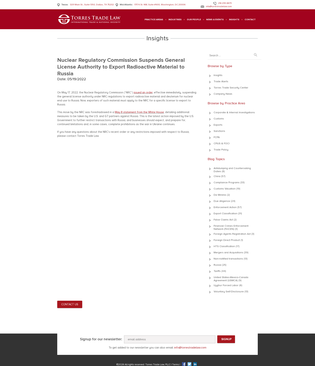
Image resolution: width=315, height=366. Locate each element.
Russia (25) (220, 264)
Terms (176, 364)
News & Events (215, 19)
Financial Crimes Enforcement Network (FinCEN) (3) (231, 227)
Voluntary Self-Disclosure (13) (231, 291)
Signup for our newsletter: (101, 339)
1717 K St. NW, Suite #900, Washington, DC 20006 (160, 4)
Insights (218, 75)
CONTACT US (69, 304)
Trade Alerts (221, 81)
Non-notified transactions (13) (231, 258)
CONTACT (250, 19)
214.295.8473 (225, 3)
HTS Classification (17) (227, 246)
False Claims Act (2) (225, 219)
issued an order (143, 92)
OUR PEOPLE (194, 19)
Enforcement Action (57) (228, 207)
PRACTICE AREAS (154, 19)
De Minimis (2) (222, 194)
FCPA (217, 137)
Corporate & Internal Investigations (234, 112)
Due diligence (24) (224, 201)
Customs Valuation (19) (227, 188)
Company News (223, 93)
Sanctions (219, 131)
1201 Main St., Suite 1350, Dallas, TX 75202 (92, 4)
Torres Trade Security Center (231, 87)
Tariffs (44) (220, 271)
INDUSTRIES (175, 19)
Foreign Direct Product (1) (228, 240)
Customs (219, 118)
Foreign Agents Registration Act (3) (234, 233)
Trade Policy (221, 149)
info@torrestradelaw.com (219, 6)
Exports (218, 124)
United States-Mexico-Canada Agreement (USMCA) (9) (231, 279)
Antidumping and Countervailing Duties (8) (232, 170)
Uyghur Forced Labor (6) (228, 285)
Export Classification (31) (228, 213)
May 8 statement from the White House (139, 112)
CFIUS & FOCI (222, 143)
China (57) (219, 176)
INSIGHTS (234, 19)
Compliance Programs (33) (229, 182)
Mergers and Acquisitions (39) (231, 252)
